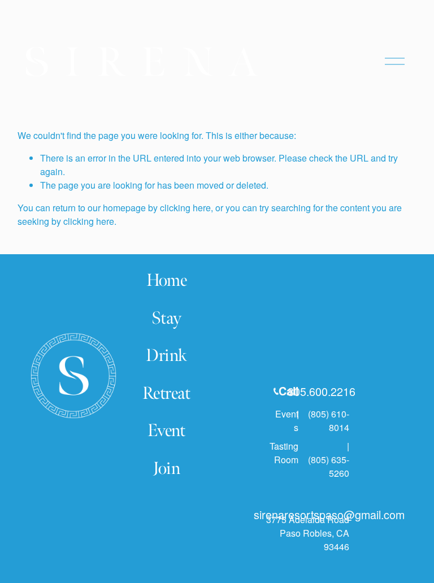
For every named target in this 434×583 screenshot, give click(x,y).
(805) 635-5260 (328, 466)
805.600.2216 (321, 391)
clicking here (185, 207)
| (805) (313, 413)
